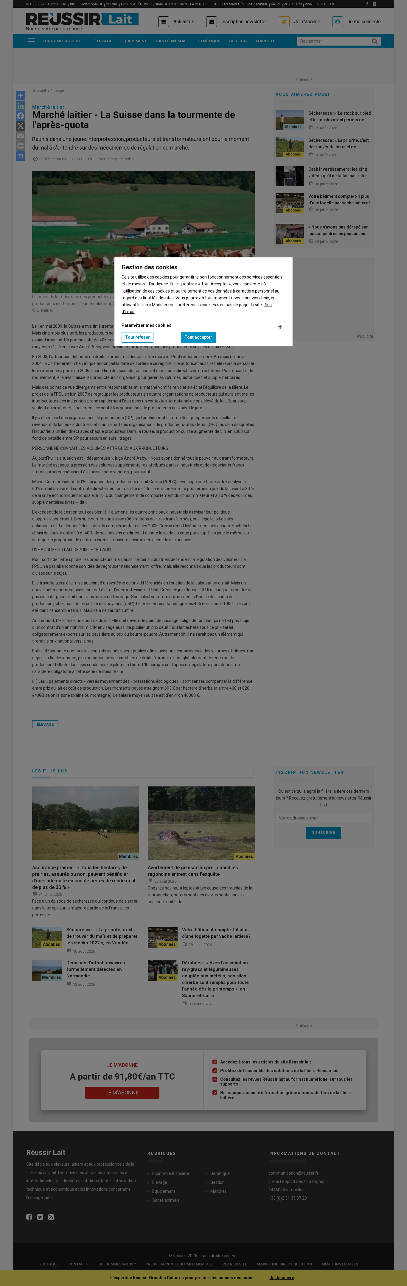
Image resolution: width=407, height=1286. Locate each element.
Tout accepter (198, 337)
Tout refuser (137, 337)
